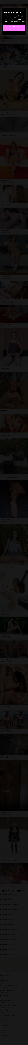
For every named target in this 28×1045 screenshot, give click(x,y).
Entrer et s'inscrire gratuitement (14, 28)
